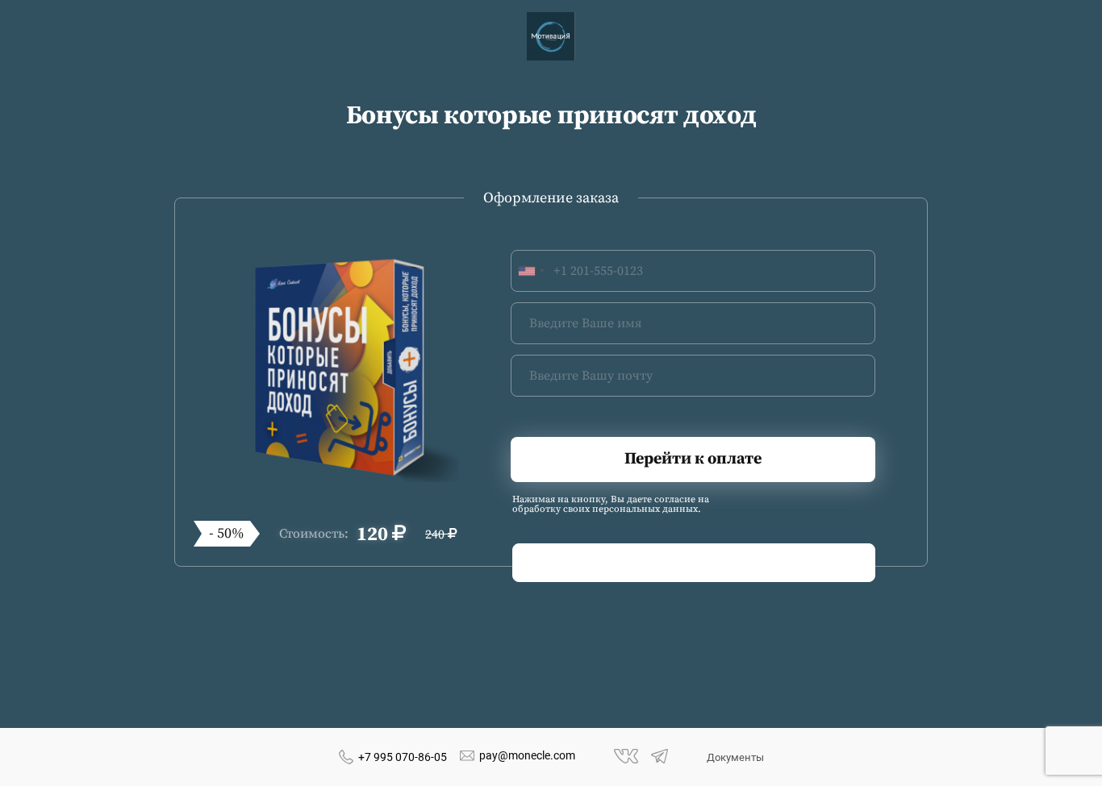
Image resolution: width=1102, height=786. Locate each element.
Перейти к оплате (693, 459)
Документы (735, 757)
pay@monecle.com (527, 755)
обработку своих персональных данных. (606, 509)
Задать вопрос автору (694, 563)
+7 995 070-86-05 (402, 757)
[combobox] (530, 271)
